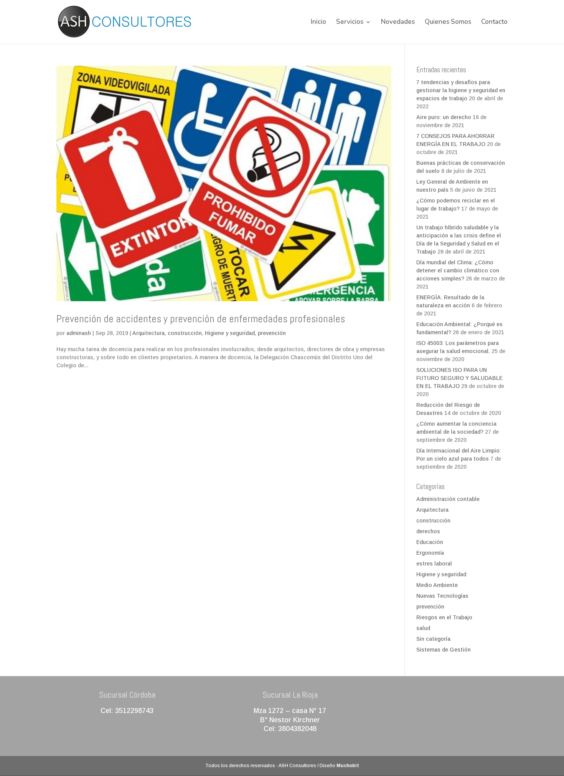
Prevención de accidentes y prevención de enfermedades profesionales (200, 318)
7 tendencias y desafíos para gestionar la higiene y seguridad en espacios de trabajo (460, 90)
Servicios (349, 22)
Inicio (318, 22)
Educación (429, 542)
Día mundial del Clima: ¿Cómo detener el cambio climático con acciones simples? (457, 270)
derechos (428, 531)
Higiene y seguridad (230, 333)
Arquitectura (148, 333)
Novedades (398, 22)
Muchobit (347, 765)
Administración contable (448, 499)
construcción (185, 333)
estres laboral (434, 563)
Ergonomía (430, 553)
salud (423, 628)
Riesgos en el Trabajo (444, 617)
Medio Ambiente (437, 585)
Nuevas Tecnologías (442, 596)
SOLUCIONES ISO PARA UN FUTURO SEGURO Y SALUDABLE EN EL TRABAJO (459, 378)
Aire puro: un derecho (443, 117)
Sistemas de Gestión (443, 650)
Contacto (494, 22)
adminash (78, 333)
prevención (272, 333)
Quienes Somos (448, 22)
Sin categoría (433, 639)
